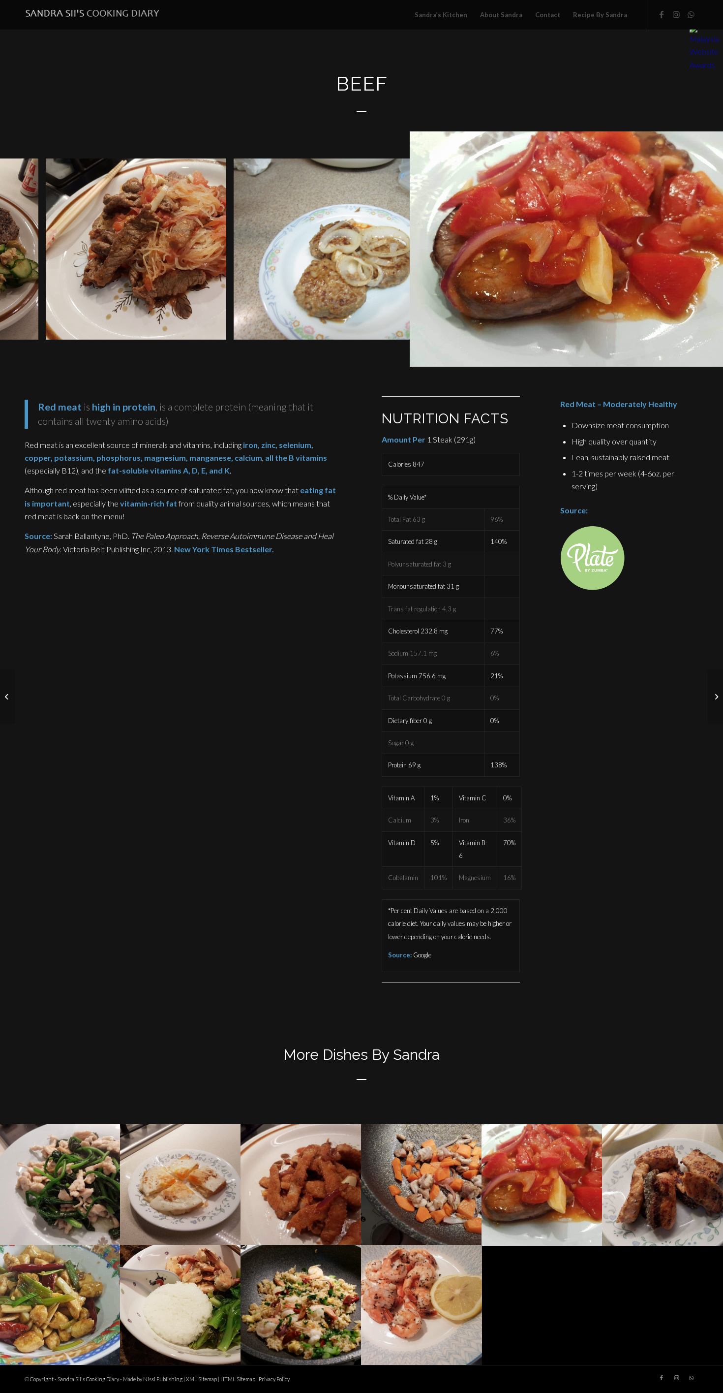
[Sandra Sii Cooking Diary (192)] (27, 329)
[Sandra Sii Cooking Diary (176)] (215, 329)
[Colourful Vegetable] (715, 696)
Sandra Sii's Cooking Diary (88, 1379)
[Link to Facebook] (661, 14)
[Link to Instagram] (676, 14)
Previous (22, 249)
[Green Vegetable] (7, 696)
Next (701, 249)
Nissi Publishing (162, 1379)
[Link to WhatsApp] (691, 14)
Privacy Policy (274, 1379)
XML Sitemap (201, 1379)
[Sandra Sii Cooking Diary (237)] (709, 352)
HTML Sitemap (237, 1379)
